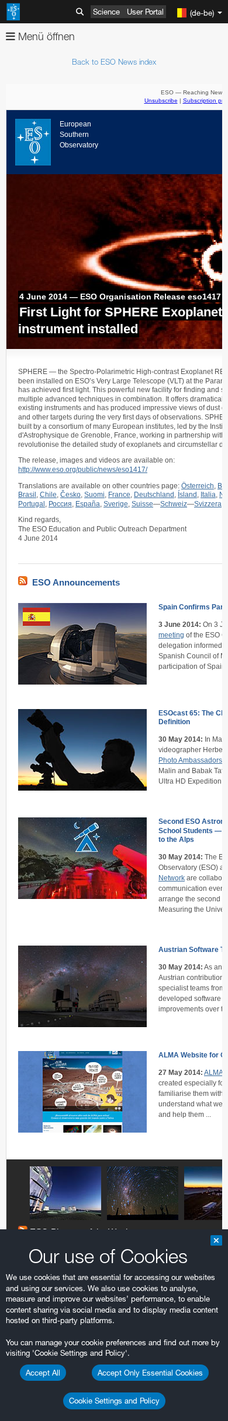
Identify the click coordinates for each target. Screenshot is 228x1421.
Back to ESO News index (114, 61)
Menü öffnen (45, 36)
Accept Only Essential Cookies (150, 1372)
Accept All (43, 1372)
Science (106, 11)
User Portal (145, 11)
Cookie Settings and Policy (114, 1400)
